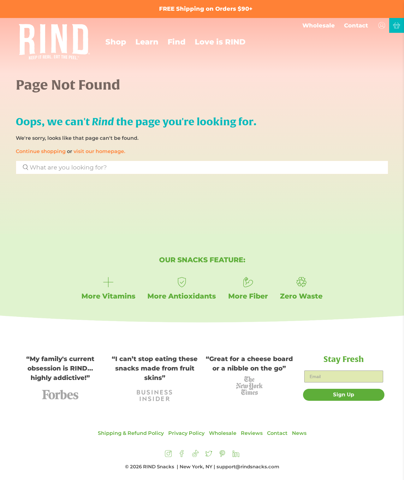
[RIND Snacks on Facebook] (181, 455)
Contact (356, 25)
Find (177, 41)
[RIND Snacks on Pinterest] (222, 455)
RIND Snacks (158, 467)
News (299, 433)
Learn (146, 41)
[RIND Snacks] (54, 42)
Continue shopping (41, 151)
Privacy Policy (186, 433)
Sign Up (343, 395)
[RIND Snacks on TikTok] (195, 455)
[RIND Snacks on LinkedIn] (236, 455)
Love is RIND (220, 41)
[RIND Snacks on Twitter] (208, 455)
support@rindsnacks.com (248, 467)
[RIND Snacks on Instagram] (168, 455)
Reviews (252, 433)
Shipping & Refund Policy (131, 433)
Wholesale (318, 25)
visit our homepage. (99, 151)
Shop (115, 41)
